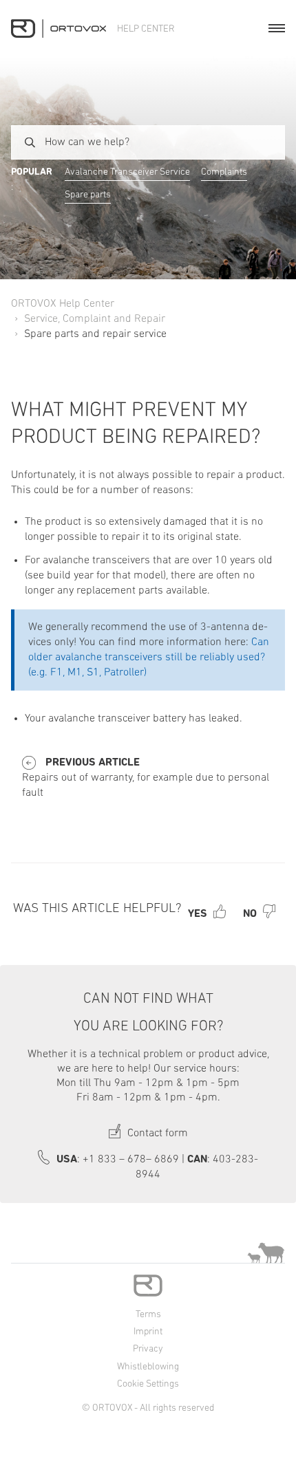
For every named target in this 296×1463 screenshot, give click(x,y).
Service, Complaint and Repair (94, 319)
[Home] (58, 28)
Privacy (148, 1349)
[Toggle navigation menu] (276, 28)
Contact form (156, 1133)
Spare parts (88, 195)
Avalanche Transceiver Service (127, 172)
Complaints (224, 172)
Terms (148, 1315)
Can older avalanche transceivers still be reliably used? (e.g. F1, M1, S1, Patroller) (148, 657)
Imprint (148, 1332)
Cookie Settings (148, 1384)
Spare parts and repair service (95, 334)
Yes (197, 914)
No (250, 914)
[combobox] (148, 142)
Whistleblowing (148, 1367)
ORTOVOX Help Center (62, 304)
